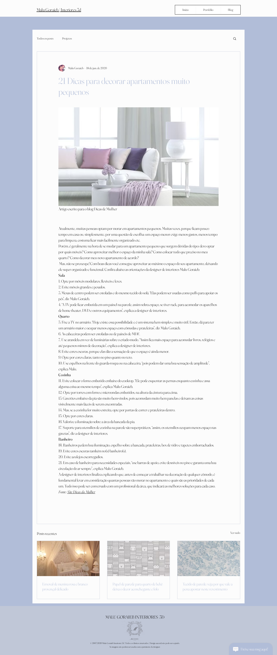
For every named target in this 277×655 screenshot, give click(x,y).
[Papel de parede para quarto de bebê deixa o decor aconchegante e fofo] (138, 558)
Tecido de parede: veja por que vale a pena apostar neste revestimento (207, 586)
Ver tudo (235, 533)
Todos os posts (45, 38)
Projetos (67, 38)
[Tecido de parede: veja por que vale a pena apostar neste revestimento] (208, 558)
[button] (235, 38)
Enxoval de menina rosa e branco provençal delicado (65, 586)
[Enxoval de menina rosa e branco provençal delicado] (68, 558)
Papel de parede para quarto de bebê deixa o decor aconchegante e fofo (138, 586)
